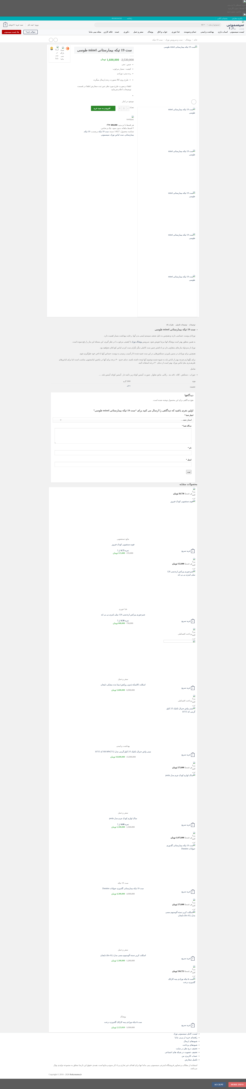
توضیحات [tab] (192, 325)
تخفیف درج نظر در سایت (186, 1048)
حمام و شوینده (190, 32)
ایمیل (188, 460)
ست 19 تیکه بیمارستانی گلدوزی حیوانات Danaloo (123, 888)
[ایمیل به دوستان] (122, 138)
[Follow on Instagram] (10, 18)
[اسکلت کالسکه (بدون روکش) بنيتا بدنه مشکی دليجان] (179, 659)
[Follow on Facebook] (13, 18)
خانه (195, 40)
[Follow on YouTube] (5, 18)
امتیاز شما (188, 415)
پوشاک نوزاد (137, 342)
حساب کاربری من (189, 1056)
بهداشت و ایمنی (207, 32)
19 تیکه (87, 131)
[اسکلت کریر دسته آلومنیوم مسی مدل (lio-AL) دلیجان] (179, 929)
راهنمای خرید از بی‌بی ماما (186, 1037)
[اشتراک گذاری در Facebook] (131, 138)
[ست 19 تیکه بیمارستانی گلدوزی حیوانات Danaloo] (179, 862)
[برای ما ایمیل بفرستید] (8, 18)
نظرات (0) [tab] (170, 325)
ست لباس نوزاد (117, 135)
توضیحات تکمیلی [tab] (181, 325)
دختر (128, 386)
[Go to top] (240, 1085)
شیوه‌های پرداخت (190, 1045)
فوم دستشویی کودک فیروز (123, 544)
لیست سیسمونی (237, 32)
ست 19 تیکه (157, 40)
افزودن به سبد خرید (102, 108)
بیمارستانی (129, 135)
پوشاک (150, 32)
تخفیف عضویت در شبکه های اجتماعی (181, 1052)
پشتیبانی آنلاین (222, 18)
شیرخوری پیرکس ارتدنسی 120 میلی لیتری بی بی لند (123, 615)
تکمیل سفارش (191, 1060)
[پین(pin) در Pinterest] (117, 138)
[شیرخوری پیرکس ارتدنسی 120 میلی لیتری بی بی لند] (179, 589)
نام (189, 448)
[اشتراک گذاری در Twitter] (127, 138)
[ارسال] (97, 25)
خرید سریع (186, 551)
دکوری (126, 32)
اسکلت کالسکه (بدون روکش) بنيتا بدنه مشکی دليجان (123, 685)
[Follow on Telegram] (3, 18)
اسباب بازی (223, 32)
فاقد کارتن (108, 32)
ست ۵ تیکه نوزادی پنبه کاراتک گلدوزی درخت (123, 1022)
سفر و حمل (138, 32)
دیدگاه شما (186, 426)
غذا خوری (176, 32)
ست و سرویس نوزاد (174, 40)
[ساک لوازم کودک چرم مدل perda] (179, 792)
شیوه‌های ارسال (190, 1041)
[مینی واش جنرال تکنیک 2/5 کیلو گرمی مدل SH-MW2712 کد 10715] (179, 725)
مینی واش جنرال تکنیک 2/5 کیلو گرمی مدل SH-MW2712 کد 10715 (123, 751)
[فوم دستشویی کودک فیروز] (179, 519)
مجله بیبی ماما (95, 32)
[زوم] (193, 101)
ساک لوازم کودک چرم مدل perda (123, 818)
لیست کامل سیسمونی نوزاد (185, 1034)
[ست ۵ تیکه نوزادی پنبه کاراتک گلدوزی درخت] (179, 996)
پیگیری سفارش (237, 18)
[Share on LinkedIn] (113, 138)
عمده (117, 32)
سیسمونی (105, 135)
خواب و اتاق (162, 32)
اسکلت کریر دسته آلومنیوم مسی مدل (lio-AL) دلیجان (123, 955)
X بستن (242, 1080)
